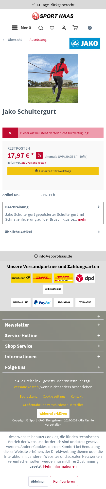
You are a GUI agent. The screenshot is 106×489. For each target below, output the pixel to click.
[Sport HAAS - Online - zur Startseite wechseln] (53, 16)
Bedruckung (28, 396)
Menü (26, 27)
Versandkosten (26, 386)
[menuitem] (21, 28)
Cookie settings (54, 396)
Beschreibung (17, 206)
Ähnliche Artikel (18, 231)
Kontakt (77, 396)
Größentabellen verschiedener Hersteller (53, 405)
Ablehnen (38, 481)
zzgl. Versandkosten (33, 162)
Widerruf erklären (53, 413)
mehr (82, 219)
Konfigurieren (64, 481)
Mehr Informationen (60, 466)
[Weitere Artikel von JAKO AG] (85, 43)
